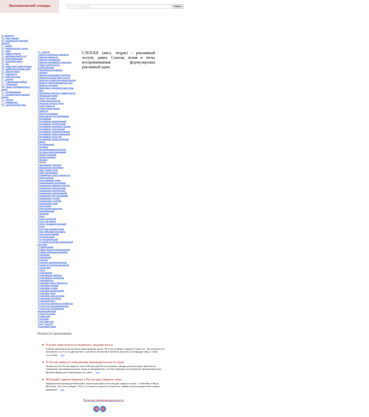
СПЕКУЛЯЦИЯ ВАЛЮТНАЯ (50, 208)
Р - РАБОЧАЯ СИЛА (11, 76)
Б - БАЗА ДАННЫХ (10, 38)
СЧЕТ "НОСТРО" (45, 324)
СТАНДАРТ (43, 260)
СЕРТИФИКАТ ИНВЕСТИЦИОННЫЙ (54, 134)
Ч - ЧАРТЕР (7, 99)
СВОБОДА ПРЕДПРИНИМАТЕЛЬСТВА (55, 82)
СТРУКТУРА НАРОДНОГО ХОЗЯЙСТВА (55, 303)
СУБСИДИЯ (43, 319)
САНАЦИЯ (42, 72)
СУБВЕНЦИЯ (44, 316)
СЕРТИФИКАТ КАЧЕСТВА (50, 136)
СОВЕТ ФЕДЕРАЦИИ (47, 172)
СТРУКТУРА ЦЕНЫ (47, 313)
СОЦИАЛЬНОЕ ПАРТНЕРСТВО (52, 190)
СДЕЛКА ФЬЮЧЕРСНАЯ (49, 100)
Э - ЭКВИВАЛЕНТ (10, 102)
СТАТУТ (41, 270)
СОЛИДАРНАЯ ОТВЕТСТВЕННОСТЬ (54, 175)
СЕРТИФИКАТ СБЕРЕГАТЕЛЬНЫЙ (54, 131)
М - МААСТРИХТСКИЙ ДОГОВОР (17, 66)
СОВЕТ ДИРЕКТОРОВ (48, 170)
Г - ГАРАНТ (7, 45)
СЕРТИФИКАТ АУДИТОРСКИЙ (52, 124)
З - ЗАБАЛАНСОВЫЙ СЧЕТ (14, 56)
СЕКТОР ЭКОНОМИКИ (48, 113)
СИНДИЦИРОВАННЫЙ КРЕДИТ (52, 149)
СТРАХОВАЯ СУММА (48, 288)
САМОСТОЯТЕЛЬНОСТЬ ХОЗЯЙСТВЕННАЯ (49, 66)
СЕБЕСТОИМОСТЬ (46, 106)
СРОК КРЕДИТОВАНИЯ (48, 234)
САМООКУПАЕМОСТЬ (48, 57)
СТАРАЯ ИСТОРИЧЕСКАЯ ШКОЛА (53, 265)
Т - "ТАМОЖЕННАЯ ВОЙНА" (14, 81)
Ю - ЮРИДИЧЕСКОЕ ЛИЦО (14, 105)
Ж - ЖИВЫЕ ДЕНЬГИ (11, 53)
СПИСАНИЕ (43, 213)
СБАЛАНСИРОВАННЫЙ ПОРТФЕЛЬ (54, 75)
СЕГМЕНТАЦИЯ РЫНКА (49, 108)
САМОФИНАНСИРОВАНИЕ (50, 70)
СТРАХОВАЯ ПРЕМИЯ (48, 285)
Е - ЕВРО (6, 51)
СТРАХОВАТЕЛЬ (45, 280)
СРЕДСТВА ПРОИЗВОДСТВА (51, 229)
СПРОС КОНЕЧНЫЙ (47, 218)
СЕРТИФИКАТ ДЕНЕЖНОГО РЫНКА (54, 126)
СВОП (41, 90)
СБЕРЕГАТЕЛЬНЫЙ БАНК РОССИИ (54, 77)
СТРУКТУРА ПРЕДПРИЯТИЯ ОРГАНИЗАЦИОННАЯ (51, 309)
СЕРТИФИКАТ (44, 118)
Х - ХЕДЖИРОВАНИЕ (11, 92)
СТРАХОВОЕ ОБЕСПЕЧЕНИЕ (51, 295)
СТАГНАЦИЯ (43, 254)
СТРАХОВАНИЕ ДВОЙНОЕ (50, 275)
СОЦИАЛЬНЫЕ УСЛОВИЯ (49, 201)
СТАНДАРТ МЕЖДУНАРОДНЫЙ (52, 262)
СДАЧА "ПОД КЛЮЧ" (47, 98)
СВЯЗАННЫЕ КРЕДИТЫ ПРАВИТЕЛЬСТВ (56, 93)
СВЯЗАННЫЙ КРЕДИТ (48, 95)
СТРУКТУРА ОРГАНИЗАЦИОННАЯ (53, 306)
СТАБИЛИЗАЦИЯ (45, 247)
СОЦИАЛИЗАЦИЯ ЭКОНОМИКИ (52, 183)
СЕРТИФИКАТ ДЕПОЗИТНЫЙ (51, 129)
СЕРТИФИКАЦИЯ (46, 144)
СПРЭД (41, 226)
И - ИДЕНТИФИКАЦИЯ (12, 58)
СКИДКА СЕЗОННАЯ (47, 154)
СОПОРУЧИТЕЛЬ (46, 177)
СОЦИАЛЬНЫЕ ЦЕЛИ (47, 203)
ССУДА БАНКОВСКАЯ (48, 239)
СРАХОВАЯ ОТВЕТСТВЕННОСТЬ (53, 283)
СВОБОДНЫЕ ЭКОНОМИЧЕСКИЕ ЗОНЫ (56, 88)
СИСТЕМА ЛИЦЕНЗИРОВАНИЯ (52, 152)
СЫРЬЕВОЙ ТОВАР (47, 326)
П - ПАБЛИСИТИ (9, 74)
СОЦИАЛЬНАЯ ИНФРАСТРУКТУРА (54, 185)
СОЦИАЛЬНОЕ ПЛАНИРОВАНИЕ (52, 193)
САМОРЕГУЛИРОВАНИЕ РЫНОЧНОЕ (55, 62)
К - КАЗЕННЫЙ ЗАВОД (12, 61)
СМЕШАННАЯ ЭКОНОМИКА (50, 167)
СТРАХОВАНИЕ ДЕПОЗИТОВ (51, 278)
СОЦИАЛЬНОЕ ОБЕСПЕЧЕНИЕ (52, 188)
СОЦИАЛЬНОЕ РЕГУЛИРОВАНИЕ (53, 195)
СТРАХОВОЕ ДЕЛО (47, 293)
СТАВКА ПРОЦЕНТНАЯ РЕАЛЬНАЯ (54, 249)
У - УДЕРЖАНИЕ (9, 84)
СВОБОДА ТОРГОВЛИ (48, 85)
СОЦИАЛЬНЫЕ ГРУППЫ (49, 198)
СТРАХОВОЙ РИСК (46, 301)
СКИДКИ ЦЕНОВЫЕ (47, 157)
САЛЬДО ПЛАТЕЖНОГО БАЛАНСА (53, 54)
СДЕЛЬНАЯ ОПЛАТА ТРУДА (51, 103)
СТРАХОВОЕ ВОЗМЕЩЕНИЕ (51, 290)
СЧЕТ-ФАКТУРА (45, 321)
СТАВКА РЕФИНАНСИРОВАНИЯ (52, 252)
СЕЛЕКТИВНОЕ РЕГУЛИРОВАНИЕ (53, 116)
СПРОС (41, 216)
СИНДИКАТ (43, 147)
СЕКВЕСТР (43, 111)
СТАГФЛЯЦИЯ (44, 257)
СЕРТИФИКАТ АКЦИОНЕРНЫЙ (52, 121)
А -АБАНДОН (8, 35)
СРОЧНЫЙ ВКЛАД (46, 236)
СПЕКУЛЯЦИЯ (44, 206)
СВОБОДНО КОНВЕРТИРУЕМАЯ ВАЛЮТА (57, 80)
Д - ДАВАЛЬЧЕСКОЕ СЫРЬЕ (15, 48)
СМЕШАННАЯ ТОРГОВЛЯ (49, 165)
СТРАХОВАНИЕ (45, 272)
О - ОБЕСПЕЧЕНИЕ (11, 71)
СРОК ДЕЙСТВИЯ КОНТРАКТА (51, 231)
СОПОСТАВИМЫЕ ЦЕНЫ (49, 180)
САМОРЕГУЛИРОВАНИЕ (49, 59)
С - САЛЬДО (7, 79)
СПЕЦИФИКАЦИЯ (46, 211)
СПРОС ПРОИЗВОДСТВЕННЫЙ (52, 224)
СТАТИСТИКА (44, 267)
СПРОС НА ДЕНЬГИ (47, 221)
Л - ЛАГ (5, 63)
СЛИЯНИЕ (42, 159)
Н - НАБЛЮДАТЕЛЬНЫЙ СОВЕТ (16, 69)
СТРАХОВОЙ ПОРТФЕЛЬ (49, 298)
